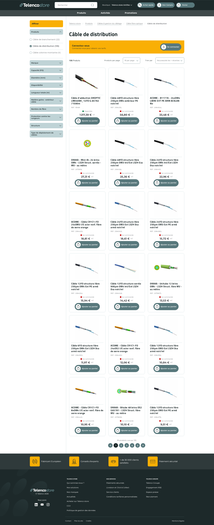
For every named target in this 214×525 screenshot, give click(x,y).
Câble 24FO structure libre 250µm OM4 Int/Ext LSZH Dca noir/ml (164, 162)
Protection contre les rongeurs (40, 117)
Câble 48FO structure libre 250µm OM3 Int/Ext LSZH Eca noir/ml (127, 162)
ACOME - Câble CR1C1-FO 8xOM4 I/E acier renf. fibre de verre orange (87, 410)
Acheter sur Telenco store (78, 501)
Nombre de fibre (38, 109)
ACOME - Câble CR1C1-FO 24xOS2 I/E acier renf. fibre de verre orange (125, 348)
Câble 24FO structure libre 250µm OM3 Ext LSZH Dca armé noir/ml (125, 224)
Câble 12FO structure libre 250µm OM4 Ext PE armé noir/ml (85, 286)
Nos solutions (73, 487)
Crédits (88, 521)
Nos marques (72, 492)
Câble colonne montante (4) (47, 52)
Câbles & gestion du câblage (109, 23)
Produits (81, 13)
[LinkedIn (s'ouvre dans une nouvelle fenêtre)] (36, 504)
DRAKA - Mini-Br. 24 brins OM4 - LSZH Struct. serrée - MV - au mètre (86, 162)
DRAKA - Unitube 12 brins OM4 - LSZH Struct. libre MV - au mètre (166, 286)
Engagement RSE (153, 487)
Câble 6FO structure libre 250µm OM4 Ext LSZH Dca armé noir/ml (85, 348)
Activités (105, 13)
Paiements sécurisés (115, 483)
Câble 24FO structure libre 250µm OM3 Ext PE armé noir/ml (164, 224)
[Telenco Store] (34, 5)
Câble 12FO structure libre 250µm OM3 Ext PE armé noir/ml (164, 410)
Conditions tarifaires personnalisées (121, 497)
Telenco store (75, 23)
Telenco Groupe (153, 483)
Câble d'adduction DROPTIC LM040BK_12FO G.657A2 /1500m (85, 101)
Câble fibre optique (134, 23)
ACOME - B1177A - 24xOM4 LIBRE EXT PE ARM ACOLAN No (165, 101)
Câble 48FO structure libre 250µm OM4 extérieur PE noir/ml (125, 101)
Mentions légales (178, 521)
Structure (35, 125)
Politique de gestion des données (81, 510)
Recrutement (152, 497)
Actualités (71, 497)
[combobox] (76, 5)
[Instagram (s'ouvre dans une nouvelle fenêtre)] (48, 504)
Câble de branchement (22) (46, 39)
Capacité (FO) (37, 70)
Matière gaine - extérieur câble (42, 101)
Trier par (148, 60)
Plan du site (78, 521)
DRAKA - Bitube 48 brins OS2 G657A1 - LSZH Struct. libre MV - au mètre (126, 410)
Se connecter (173, 47)
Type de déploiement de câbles (42, 134)
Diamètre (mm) (38, 78)
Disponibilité (37, 85)
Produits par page (112, 60)
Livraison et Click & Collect (117, 487)
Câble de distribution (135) (46, 46)
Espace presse (152, 492)
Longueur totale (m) (40, 92)
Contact (68, 521)
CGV (69, 506)
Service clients (112, 492)
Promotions (131, 13)
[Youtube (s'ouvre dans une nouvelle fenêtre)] (42, 504)
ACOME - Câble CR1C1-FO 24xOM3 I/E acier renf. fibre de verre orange (86, 224)
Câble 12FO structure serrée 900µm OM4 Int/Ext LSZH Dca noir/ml (126, 286)
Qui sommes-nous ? (75, 483)
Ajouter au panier (90, 121)
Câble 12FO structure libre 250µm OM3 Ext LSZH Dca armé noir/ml (164, 348)
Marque (34, 63)
